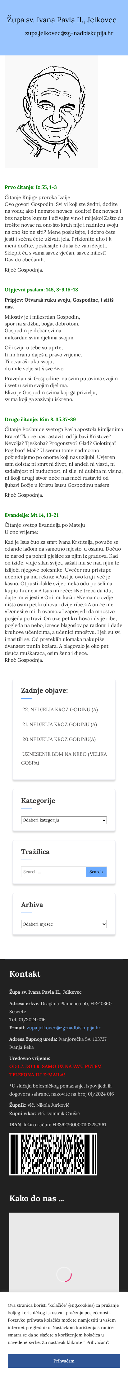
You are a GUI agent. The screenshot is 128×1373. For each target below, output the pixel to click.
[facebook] (50, 45)
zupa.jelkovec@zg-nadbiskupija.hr (64, 1028)
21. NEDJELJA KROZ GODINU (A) (59, 724)
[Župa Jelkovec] (51, 112)
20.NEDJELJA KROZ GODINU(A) (59, 739)
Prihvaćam (64, 1361)
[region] (64, 1332)
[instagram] (63, 45)
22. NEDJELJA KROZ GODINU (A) (60, 709)
